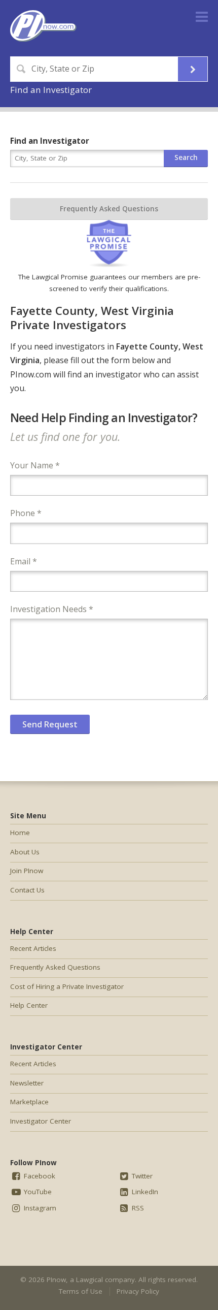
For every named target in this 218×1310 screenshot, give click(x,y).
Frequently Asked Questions (109, 208)
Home (20, 832)
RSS (137, 1207)
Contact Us (27, 889)
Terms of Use (80, 1291)
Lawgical (89, 1279)
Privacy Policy (138, 1291)
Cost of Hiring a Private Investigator (67, 986)
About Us (25, 851)
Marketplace (29, 1101)
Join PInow (26, 870)
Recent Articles (33, 948)
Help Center (29, 1005)
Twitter (141, 1175)
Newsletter (27, 1083)
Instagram (39, 1207)
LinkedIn (144, 1191)
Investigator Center (40, 1121)
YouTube (37, 1191)
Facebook (38, 1175)
